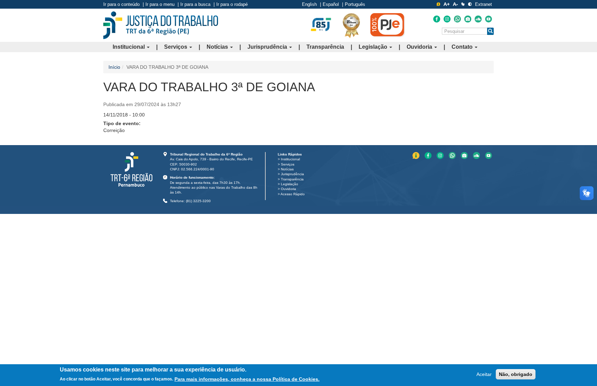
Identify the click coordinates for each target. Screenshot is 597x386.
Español (331, 4)
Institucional (129, 47)
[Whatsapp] (457, 19)
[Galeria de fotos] (467, 19)
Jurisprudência (267, 47)
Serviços (176, 47)
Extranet (483, 4)
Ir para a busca (195, 4)
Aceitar (484, 374)
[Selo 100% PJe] (387, 25)
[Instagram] (447, 19)
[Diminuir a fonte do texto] (455, 4)
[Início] (160, 25)
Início (114, 67)
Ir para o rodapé (232, 4)
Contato (463, 47)
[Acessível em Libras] (463, 4)
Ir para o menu (159, 4)
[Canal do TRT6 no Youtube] (488, 19)
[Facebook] (436, 19)
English (309, 4)
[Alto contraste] (470, 4)
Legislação (374, 47)
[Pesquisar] (490, 31)
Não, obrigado (515, 374)
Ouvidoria (420, 47)
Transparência (325, 47)
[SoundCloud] (478, 19)
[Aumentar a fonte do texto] (446, 4)
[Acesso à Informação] (438, 4)
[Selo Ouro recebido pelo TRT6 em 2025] (351, 25)
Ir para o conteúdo (121, 4)
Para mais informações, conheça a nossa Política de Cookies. (247, 379)
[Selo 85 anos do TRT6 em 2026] (321, 25)
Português (355, 4)
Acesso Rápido (293, 194)
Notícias (218, 47)
